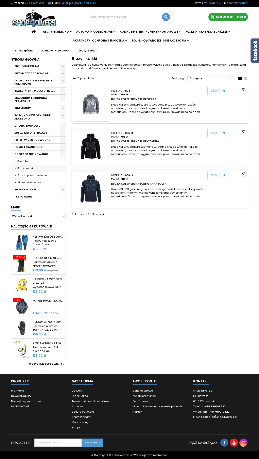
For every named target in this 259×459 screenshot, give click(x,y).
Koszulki (22, 161)
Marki (16, 207)
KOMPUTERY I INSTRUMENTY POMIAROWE (149, 32)
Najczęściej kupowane (26, 401)
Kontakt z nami (81, 417)
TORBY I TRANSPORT (28, 147)
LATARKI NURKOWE (27, 126)
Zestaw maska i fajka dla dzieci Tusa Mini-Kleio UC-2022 (48, 343)
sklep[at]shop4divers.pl (78, 3)
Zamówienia (141, 401)
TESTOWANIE (23, 197)
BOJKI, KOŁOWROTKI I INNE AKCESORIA (159, 40)
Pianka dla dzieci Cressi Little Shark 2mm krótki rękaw (48, 257)
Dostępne (212, 78)
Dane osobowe (143, 391)
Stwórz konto (237, 3)
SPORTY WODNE (25, 189)
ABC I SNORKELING (56, 32)
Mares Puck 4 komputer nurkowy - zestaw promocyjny (48, 300)
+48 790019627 (35, 3)
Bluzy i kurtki (25, 168)
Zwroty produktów (144, 396)
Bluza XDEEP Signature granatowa (139, 184)
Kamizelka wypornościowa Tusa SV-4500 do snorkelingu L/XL (48, 279)
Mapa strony (80, 422)
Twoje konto (145, 381)
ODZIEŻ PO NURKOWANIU (31, 154)
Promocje (17, 391)
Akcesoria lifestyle (29, 182)
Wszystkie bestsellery (47, 364)
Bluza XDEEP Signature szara (134, 99)
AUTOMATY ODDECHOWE (94, 32)
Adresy (137, 412)
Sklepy (76, 427)
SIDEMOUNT (22, 108)
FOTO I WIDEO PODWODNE (32, 140)
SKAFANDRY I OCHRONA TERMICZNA (98, 40)
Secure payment (83, 412)
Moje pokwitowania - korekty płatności (158, 406)
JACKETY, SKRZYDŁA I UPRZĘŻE (206, 32)
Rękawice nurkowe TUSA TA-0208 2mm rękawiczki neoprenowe (48, 321)
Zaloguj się (212, 3)
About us (77, 406)
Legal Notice (80, 396)
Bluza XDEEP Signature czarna (135, 141)
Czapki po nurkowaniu (32, 175)
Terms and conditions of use (90, 401)
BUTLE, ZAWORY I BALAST (30, 133)
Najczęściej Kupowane (31, 226)
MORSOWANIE (20, 406)
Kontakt (201, 381)
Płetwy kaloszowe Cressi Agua (48, 236)
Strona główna (25, 59)
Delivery (77, 391)
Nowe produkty (21, 396)
